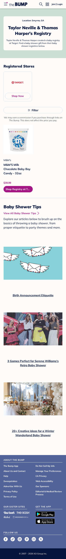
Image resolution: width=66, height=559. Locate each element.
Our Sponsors (42, 486)
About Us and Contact (15, 471)
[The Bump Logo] (18, 4)
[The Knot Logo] (9, 512)
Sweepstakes (10, 481)
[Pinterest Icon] (27, 539)
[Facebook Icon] (6, 539)
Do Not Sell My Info (45, 466)
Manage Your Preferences (48, 471)
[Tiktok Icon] (13, 539)
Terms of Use (10, 496)
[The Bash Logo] (23, 512)
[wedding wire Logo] (20, 516)
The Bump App (11, 466)
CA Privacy (41, 476)
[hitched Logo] (7, 516)
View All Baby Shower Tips (20, 213)
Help (6, 476)
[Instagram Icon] (20, 539)
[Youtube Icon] (34, 539)
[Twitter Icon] (41, 539)
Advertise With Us (13, 486)
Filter (35, 110)
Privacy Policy (11, 491)
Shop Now (18, 96)
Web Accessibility (44, 481)
